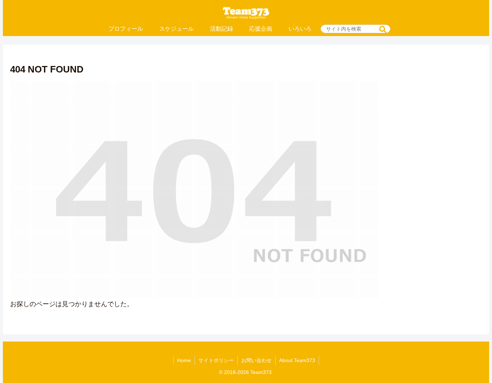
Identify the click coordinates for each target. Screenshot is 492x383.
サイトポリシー (216, 360)
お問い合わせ (256, 360)
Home (184, 360)
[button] (382, 30)
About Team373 (297, 360)
